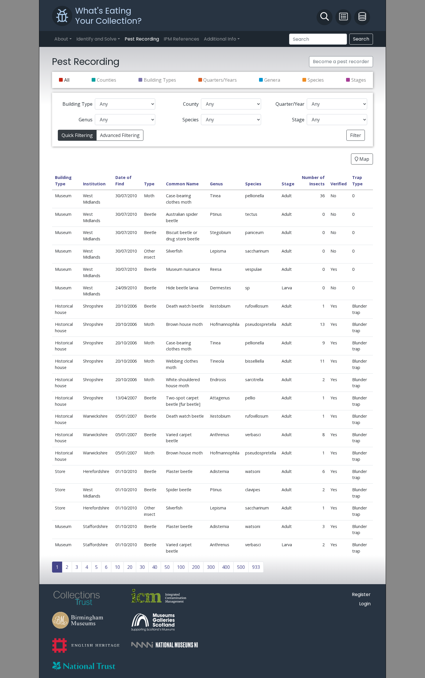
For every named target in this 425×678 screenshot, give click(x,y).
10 (117, 567)
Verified (338, 184)
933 (256, 567)
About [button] (61, 39)
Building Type (77, 104)
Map (363, 159)
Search (361, 39)
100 (181, 567)
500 (241, 567)
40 (154, 567)
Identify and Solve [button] (96, 39)
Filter (355, 135)
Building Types (160, 80)
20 (129, 567)
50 (167, 567)
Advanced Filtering (120, 135)
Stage (298, 119)
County (191, 104)
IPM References (181, 39)
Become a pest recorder (341, 61)
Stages (358, 80)
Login (365, 603)
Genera (272, 80)
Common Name (182, 184)
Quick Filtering (77, 135)
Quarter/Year (290, 104)
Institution (94, 184)
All (66, 80)
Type (149, 184)
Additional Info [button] (220, 39)
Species (316, 80)
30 (142, 567)
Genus (86, 119)
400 (226, 567)
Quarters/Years (220, 80)
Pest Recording (142, 39)
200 (196, 567)
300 (211, 567)
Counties (106, 80)
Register (361, 594)
